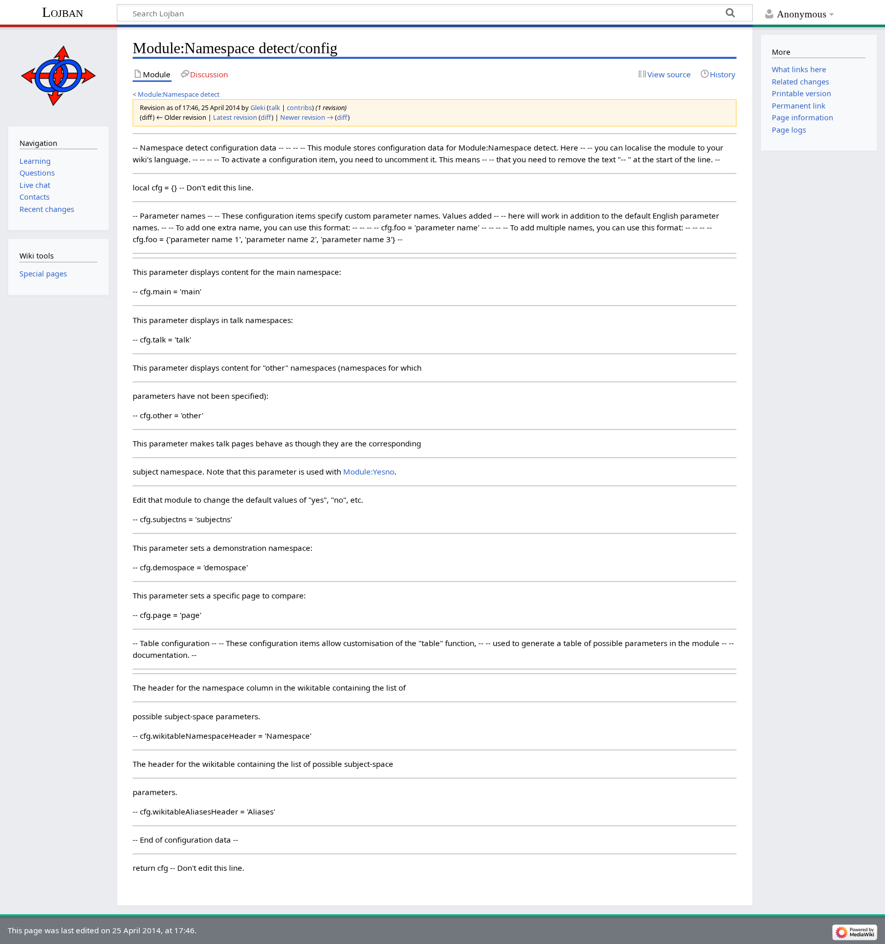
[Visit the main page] (58, 75)
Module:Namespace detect (179, 94)
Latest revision (235, 117)
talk (274, 107)
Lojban (62, 12)
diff (266, 117)
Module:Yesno (368, 471)
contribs (299, 107)
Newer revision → (306, 117)
